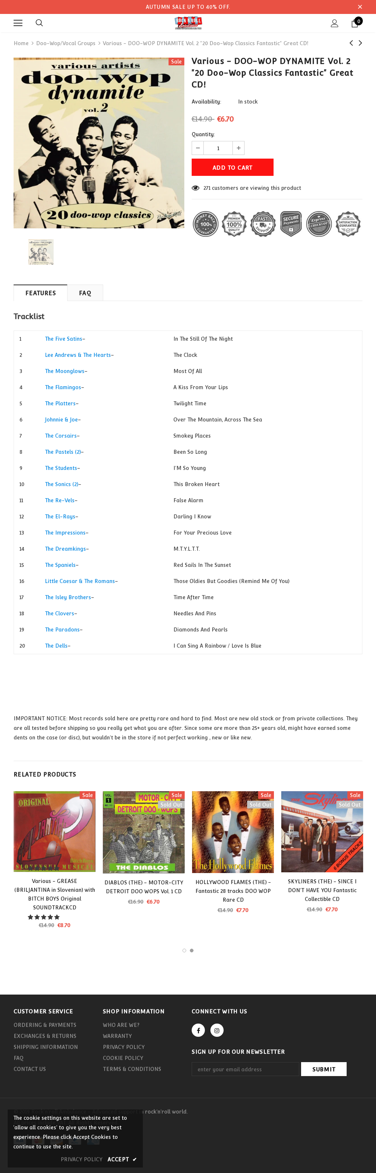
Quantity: (203, 134)
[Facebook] (198, 1030)
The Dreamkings (65, 549)
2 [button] (192, 950)
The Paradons (62, 630)
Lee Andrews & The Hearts (78, 355)
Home (21, 43)
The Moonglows (64, 371)
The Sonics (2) (61, 484)
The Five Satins (63, 339)
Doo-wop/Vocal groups (65, 43)
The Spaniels (60, 565)
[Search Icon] (39, 23)
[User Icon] (335, 23)
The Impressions (65, 533)
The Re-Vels (60, 500)
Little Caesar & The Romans (80, 581)
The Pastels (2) (63, 452)
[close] (360, 7)
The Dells (56, 646)
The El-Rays (60, 516)
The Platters (60, 403)
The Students (61, 468)
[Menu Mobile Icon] (18, 23)
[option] (99, 143)
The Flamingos (63, 387)
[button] (44, 868)
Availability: (206, 102)
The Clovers (59, 613)
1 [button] (184, 950)
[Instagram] (217, 1030)
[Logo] (188, 22)
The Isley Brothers (68, 597)
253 (207, 188)
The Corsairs (61, 436)
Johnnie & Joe (61, 420)
